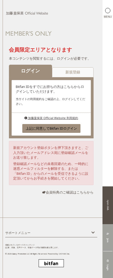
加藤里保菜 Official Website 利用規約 (52, 118)
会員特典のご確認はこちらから (70, 192)
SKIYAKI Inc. (64, 254)
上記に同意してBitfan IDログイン (51, 128)
